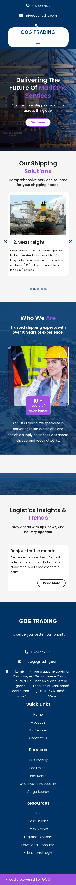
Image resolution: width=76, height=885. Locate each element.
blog (38, 813)
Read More (54, 584)
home (38, 714)
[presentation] (6, 241)
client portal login (38, 852)
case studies (38, 821)
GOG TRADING (38, 32)
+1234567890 (41, 6)
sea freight (38, 768)
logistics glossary (38, 837)
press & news (38, 829)
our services (38, 730)
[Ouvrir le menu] (38, 42)
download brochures (38, 845)
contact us (38, 738)
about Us (38, 722)
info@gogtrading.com (41, 16)
